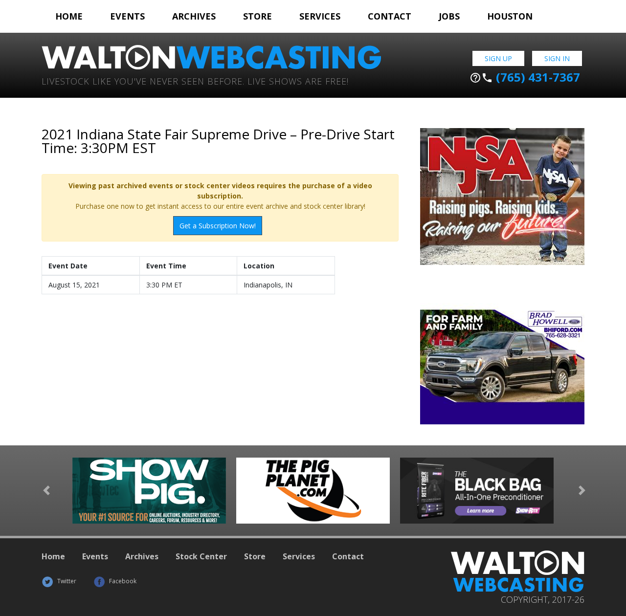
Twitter (66, 581)
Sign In (557, 58)
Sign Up (498, 58)
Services (319, 16)
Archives (194, 16)
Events (127, 16)
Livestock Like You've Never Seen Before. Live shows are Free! (195, 80)
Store (257, 16)
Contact (389, 16)
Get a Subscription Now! (217, 225)
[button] (46, 491)
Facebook (122, 581)
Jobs (449, 16)
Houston (510, 16)
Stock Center (201, 556)
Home (69, 16)
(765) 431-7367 (525, 77)
